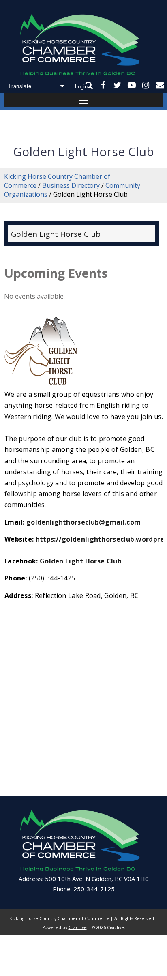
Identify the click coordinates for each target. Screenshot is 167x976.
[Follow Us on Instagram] (146, 85)
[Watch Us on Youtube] (131, 85)
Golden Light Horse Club (56, 234)
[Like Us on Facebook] (103, 85)
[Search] (89, 85)
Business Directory (71, 185)
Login (81, 87)
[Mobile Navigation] (83, 100)
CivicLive (78, 927)
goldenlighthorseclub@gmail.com (83, 522)
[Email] (160, 85)
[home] (83, 45)
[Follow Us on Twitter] (117, 85)
